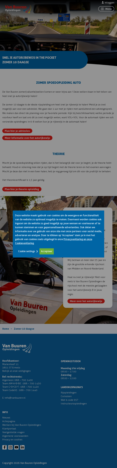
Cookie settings (26, 251)
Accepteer (46, 251)
